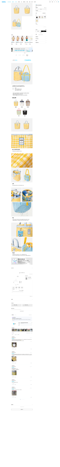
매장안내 (55, 0)
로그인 (49, 0)
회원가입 (51, 0)
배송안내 (36, 40)
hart (14, 36)
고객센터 (53, 0)
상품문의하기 (22, 409)
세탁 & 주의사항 (37, 38)
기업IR (57, 0)
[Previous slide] (31, 46)
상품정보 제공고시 (37, 42)
